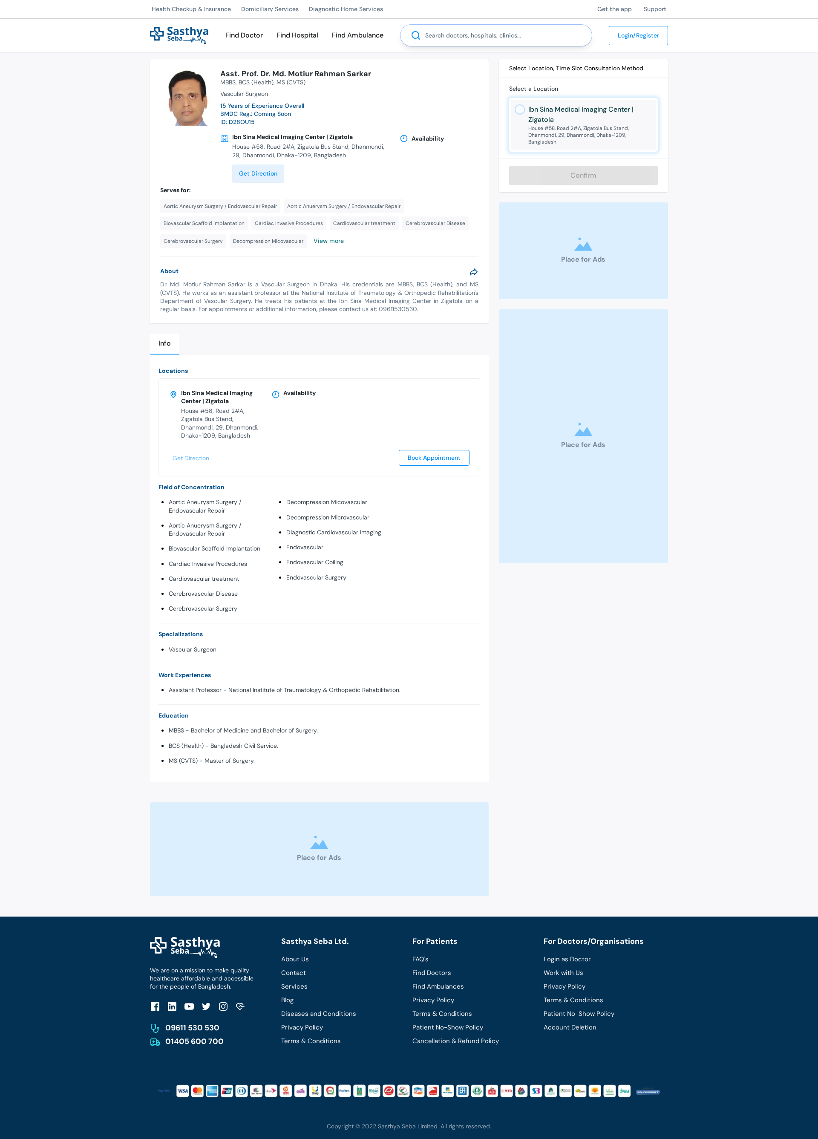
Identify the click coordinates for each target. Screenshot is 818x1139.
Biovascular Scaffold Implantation (214, 548)
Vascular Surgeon (192, 649)
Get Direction (258, 173)
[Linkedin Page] (172, 1006)
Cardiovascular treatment (204, 578)
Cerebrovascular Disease (203, 593)
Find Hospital (297, 35)
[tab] (164, 344)
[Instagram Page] (223, 1006)
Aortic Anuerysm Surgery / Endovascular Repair (205, 529)
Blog (287, 1000)
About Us (295, 959)
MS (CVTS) (291, 82)
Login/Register (638, 35)
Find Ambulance (357, 35)
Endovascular (304, 547)
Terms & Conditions (311, 1041)
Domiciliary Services (270, 9)
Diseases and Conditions (318, 1013)
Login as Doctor (567, 959)
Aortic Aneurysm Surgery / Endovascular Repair (205, 506)
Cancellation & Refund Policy (455, 1041)
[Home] (179, 34)
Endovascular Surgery (316, 577)
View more (329, 241)
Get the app (614, 9)
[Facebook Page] (155, 1006)
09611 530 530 (192, 1028)
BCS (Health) (256, 82)
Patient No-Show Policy (447, 1027)
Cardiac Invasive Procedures (208, 564)
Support (655, 9)
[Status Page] (240, 1006)
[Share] (473, 272)
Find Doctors (431, 973)
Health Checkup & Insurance (191, 9)
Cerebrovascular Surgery (203, 608)
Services (294, 986)
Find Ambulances (438, 986)
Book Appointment (434, 457)
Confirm (583, 175)
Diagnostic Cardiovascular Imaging (333, 532)
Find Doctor (244, 35)
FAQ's (420, 959)
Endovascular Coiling (314, 562)
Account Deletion (570, 1027)
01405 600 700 (194, 1041)
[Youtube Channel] (189, 1006)
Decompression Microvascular (327, 517)
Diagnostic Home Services (346, 9)
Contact (293, 973)
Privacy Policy (302, 1027)
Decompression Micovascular (326, 502)
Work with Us (563, 973)
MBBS (228, 82)
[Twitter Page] (206, 1006)
